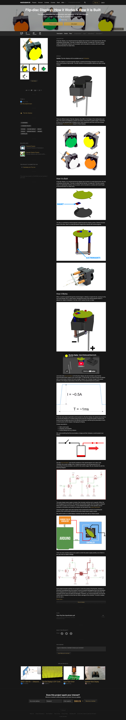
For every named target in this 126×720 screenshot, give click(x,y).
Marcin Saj (64, 20)
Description (60, 33)
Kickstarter (86, 58)
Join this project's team (26, 104)
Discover (40, 2)
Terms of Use (57, 713)
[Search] (84, 2)
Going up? (63, 710)
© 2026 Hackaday (63, 716)
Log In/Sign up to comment (63, 653)
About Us (32, 713)
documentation (68, 376)
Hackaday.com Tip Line (29, 167)
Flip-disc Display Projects (32, 152)
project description (95, 507)
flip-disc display (31, 129)
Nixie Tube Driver (69, 681)
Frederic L (46, 683)
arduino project (31, 131)
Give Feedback (49, 713)
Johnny (89, 683)
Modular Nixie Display (92, 681)
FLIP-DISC (23, 129)
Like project (74, 24)
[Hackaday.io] (25, 2)
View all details (81, 602)
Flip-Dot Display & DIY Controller (52, 681)
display (39, 129)
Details (66, 33)
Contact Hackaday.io (40, 713)
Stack (58, 2)
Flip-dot (23, 131)
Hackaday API (73, 713)
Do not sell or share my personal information (86, 713)
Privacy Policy (65, 713)
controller (24, 133)
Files (71, 33)
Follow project (52, 24)
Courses (53, 2)
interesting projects (68, 124)
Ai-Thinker (25, 683)
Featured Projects (30, 146)
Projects (34, 2)
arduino (40, 131)
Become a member (50, 697)
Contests (46, 2)
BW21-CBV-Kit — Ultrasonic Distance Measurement (37, 681)
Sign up (96, 2)
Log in (102, 2)
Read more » (59, 599)
